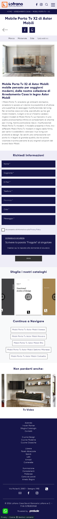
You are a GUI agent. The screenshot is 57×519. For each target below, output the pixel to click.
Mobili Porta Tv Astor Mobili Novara (28, 336)
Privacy (4, 517)
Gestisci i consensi (26, 517)
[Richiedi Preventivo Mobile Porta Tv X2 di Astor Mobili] (25, 30)
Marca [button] (11, 38)
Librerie (28, 449)
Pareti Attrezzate (28, 451)
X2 (49, 12)
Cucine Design (28, 437)
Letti (28, 457)
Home (9, 12)
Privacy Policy (35, 229)
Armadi (28, 460)
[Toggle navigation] (53, 4)
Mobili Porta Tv (39, 12)
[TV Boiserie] (5, 29)
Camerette (28, 462)
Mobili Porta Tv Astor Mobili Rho (28, 343)
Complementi (29, 471)
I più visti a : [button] (43, 38)
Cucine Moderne (28, 440)
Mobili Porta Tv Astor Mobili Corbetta (28, 356)
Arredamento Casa (22, 12)
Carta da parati (28, 477)
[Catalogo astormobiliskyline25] (29, 297)
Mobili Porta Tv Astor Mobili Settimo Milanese (28, 350)
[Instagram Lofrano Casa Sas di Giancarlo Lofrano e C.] (42, 4)
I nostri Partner (28, 426)
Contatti (28, 431)
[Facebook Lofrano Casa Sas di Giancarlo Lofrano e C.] (37, 4)
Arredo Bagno (28, 479)
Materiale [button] (22, 38)
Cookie (12, 517)
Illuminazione (28, 468)
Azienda (28, 423)
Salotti (28, 454)
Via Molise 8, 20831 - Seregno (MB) (24, 489)
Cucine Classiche (28, 443)
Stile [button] (32, 38)
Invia (29, 258)
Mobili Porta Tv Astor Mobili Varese (28, 330)
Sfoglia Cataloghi (28, 428)
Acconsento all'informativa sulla (23, 229)
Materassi (28, 474)
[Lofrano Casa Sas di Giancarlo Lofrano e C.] (12, 4)
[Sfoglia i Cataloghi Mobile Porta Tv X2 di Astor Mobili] (32, 30)
